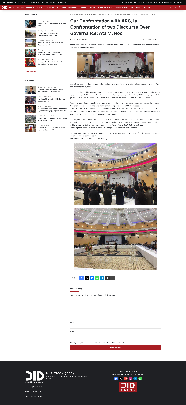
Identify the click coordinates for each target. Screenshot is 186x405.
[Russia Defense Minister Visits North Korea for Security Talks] (30, 128)
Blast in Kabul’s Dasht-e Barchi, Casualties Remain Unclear (49, 34)
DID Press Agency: (9, 2)
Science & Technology (124, 7)
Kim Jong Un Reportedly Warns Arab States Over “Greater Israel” (51, 63)
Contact (146, 7)
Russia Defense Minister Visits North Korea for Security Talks (51, 129)
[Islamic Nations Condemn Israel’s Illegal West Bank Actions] (30, 119)
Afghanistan (86, 14)
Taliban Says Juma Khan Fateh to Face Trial (52, 25)
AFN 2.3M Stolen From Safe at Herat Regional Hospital (51, 44)
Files (138, 7)
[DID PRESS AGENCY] (5, 7)
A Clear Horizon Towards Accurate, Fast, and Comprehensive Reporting (42, 2)
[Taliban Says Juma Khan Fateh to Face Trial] (30, 24)
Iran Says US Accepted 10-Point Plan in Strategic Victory (52, 100)
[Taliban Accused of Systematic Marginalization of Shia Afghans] (30, 53)
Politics (29, 7)
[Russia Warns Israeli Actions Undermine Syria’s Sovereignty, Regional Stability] (30, 109)
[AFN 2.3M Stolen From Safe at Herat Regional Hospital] (30, 43)
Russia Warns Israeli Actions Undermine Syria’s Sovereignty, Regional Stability (52, 110)
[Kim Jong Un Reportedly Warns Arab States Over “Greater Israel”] (30, 62)
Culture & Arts (104, 7)
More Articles (31, 72)
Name (72, 322)
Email (72, 331)
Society (49, 7)
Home (11, 7)
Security (39, 7)
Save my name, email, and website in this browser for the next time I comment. (97, 343)
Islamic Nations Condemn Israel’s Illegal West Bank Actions (52, 119)
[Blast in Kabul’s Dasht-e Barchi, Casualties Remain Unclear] (30, 34)
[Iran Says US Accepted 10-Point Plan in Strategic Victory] (30, 100)
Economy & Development (67, 7)
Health (92, 7)
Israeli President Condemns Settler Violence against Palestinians (51, 90)
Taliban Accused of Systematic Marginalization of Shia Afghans (50, 53)
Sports (84, 7)
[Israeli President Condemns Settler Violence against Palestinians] (30, 90)
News (19, 7)
